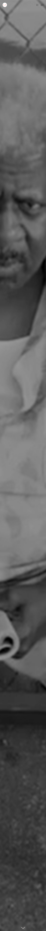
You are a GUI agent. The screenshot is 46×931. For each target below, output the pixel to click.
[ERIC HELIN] (4, 4)
